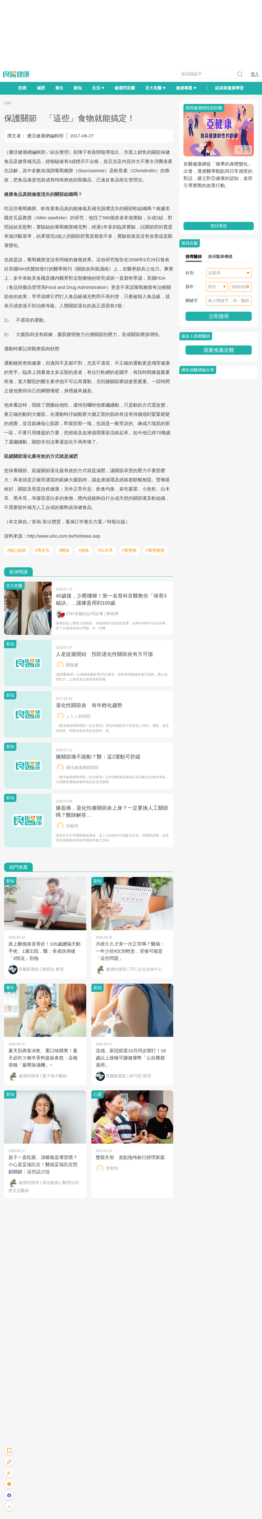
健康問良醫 (125, 88)
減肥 (41, 88)
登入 (255, 74)
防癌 (22, 88)
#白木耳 (105, 550)
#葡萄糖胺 (155, 550)
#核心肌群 (16, 550)
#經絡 (84, 550)
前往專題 (219, 226)
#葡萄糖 (129, 550)
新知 (78, 88)
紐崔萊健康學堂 (229, 88)
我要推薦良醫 (218, 350)
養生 (59, 88)
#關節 (64, 550)
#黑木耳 (42, 550)
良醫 (7, 103)
